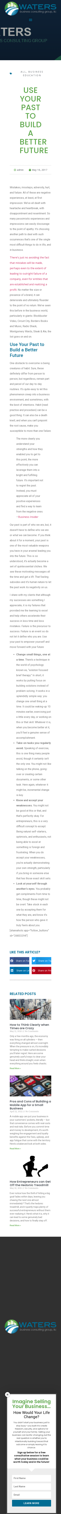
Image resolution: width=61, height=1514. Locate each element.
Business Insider (28, 517)
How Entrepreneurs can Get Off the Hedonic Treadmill (30, 1183)
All (23, 71)
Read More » (15, 1068)
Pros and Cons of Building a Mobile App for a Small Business (30, 1104)
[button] (30, 19)
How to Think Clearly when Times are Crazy (29, 1026)
